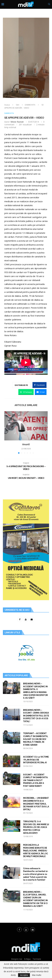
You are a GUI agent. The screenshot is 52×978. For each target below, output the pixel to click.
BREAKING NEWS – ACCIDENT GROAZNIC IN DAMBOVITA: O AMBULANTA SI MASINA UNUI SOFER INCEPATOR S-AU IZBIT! (35, 690)
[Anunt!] (26, 425)
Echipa (27, 958)
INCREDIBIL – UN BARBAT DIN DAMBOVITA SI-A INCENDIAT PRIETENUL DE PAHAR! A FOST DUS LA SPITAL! (36, 804)
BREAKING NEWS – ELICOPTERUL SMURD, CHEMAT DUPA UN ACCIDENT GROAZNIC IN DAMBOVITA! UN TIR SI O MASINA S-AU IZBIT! (35, 899)
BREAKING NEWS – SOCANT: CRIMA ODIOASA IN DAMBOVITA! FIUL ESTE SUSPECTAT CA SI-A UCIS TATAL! (36, 716)
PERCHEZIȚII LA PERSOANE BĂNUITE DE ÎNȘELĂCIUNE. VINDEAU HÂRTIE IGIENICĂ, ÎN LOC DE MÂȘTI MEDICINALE (35, 851)
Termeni (36, 958)
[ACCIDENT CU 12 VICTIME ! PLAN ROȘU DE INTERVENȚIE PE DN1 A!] (11, 761)
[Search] (49, 4)
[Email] (32, 929)
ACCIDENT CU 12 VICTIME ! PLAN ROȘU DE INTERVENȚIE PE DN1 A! (36, 760)
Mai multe (36, 975)
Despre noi (16, 958)
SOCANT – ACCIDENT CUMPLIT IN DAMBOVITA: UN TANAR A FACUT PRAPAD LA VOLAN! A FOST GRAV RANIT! (35, 780)
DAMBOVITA (30, 104)
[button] (6, 432)
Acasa (7, 104)
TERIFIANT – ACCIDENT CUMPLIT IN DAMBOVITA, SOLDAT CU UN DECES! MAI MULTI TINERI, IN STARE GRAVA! (35, 739)
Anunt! (26, 444)
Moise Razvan (17, 121)
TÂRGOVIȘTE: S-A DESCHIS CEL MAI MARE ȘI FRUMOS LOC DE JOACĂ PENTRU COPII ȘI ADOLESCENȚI (36, 827)
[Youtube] (26, 929)
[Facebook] (19, 929)
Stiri (17, 104)
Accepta (24, 975)
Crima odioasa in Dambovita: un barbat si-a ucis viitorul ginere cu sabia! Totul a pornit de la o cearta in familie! (35, 874)
